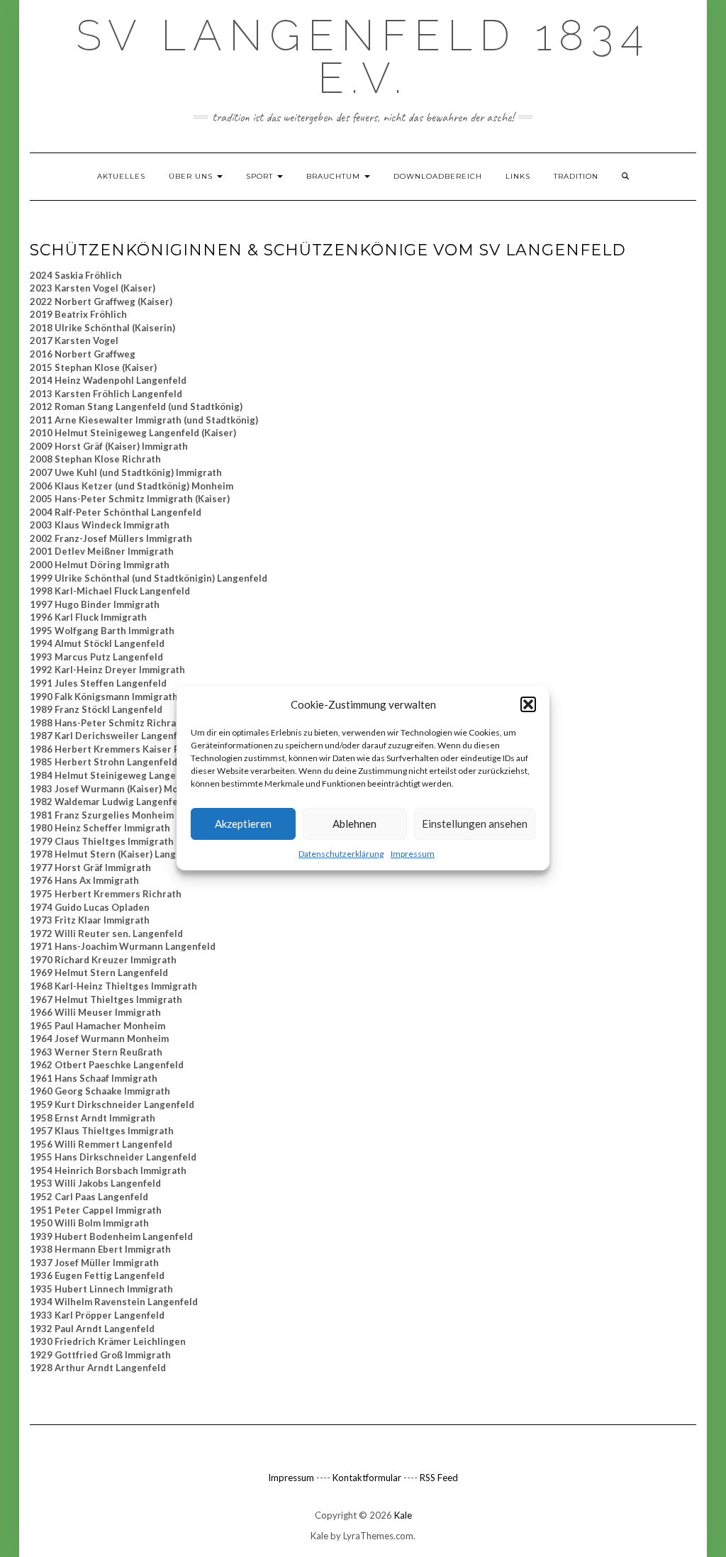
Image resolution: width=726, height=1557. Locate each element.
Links (518, 176)
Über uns (192, 176)
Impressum (413, 853)
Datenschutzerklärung (341, 853)
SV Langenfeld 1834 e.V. (363, 57)
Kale (403, 1515)
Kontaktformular (367, 1477)
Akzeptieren (243, 823)
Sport (261, 176)
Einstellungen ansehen (474, 823)
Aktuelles (121, 176)
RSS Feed (439, 1477)
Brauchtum (334, 176)
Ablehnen (354, 823)
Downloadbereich (437, 176)
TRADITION (576, 176)
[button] (528, 704)
